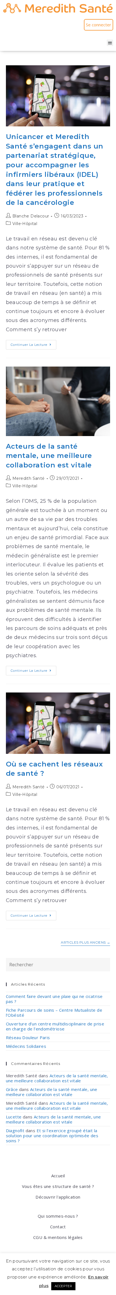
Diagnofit (15, 1130)
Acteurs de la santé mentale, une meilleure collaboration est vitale (49, 455)
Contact (58, 1226)
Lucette (14, 1117)
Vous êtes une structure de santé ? (58, 1186)
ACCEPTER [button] (63, 1286)
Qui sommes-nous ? (58, 1216)
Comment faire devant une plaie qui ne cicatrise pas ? (54, 998)
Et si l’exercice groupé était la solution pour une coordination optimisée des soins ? (52, 1135)
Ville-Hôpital (24, 223)
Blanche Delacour (30, 216)
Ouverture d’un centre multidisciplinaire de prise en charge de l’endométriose (55, 1026)
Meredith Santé (28, 478)
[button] (110, 43)
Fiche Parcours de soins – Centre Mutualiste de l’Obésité (54, 1012)
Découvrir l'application (57, 1197)
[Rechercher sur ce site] (58, 964)
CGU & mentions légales (58, 1237)
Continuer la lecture (33, 343)
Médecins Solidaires (26, 1046)
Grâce (12, 1089)
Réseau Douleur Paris (28, 1037)
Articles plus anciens (85, 942)
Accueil (58, 1175)
